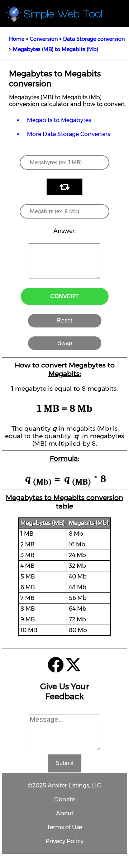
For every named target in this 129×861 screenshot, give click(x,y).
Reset (64, 320)
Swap (64, 343)
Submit (64, 763)
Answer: (64, 230)
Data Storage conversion (94, 39)
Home (16, 39)
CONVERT (64, 296)
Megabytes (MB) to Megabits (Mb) (55, 49)
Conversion (44, 39)
